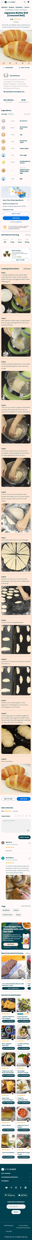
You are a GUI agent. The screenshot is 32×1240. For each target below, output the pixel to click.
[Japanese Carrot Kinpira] (24, 1120)
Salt (21, 134)
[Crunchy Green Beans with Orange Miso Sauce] (24, 1011)
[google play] (10, 1195)
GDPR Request (8, 1226)
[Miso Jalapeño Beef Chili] (8, 1038)
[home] (10, 2)
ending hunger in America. (17, 228)
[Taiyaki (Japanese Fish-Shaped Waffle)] (8, 1011)
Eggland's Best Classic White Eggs (24, 171)
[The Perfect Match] (8, 1147)
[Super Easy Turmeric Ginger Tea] (8, 1093)
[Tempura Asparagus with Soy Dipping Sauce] (24, 1093)
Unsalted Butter (25, 161)
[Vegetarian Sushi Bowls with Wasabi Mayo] (8, 1065)
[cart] (28, 2)
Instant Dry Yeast (23, 141)
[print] (3, 63)
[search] (25, 2)
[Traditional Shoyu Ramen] (24, 1038)
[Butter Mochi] (8, 1120)
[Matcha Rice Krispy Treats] (24, 1147)
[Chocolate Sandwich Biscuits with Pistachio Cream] (13, 973)
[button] (2, 2)
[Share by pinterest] (10, 63)
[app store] (23, 1195)
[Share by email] (28, 63)
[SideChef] (8, 1170)
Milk (25, 155)
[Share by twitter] (22, 63)
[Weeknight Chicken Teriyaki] (24, 1065)
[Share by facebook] (16, 63)
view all (28, 953)
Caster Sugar (24, 148)
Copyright (8, 1231)
